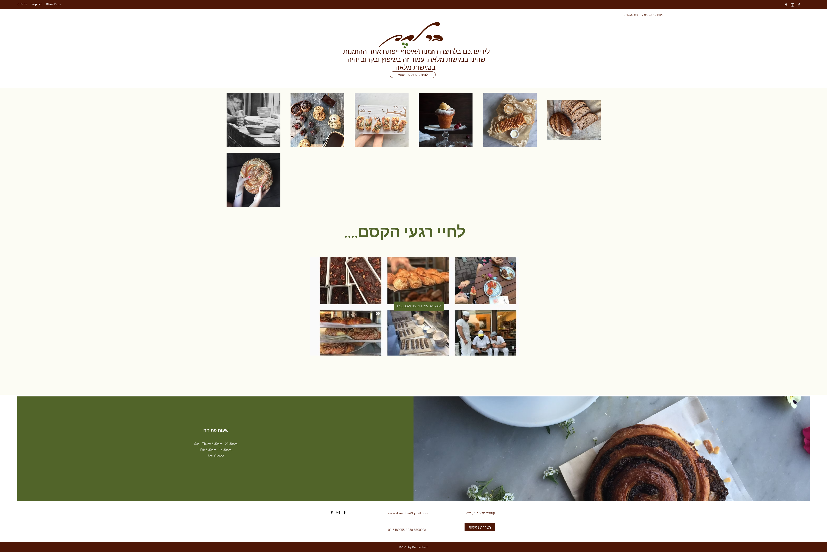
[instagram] (792, 5)
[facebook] (799, 5)
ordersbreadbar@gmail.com (408, 513)
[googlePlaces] (786, 5)
